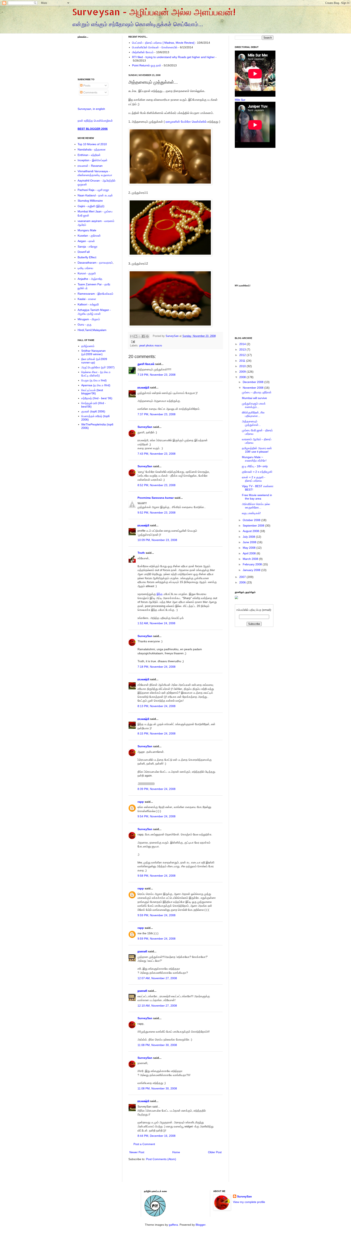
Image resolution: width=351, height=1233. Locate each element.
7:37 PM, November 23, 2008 (157, 414)
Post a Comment (144, 1144)
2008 (243, 377)
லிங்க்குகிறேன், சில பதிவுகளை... (253, 414)
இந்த (160, 594)
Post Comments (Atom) (161, 1159)
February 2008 (253, 564)
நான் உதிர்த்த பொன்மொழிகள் (95, 120)
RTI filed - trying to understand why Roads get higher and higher (173, 57)
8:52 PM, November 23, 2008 (157, 485)
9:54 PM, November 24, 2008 (157, 816)
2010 (243, 366)
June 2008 (250, 542)
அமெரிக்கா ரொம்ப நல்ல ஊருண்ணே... (256, 505)
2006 (243, 582)
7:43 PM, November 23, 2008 (157, 453)
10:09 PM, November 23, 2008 (157, 540)
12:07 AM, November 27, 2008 (157, 978)
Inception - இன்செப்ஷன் (92, 160)
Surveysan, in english (91, 108)
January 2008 (252, 570)
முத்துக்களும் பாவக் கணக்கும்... (254, 405)
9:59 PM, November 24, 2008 (157, 915)
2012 (243, 355)
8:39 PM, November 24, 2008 (157, 789)
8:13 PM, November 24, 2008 (157, 706)
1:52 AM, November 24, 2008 (156, 623)
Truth (141, 552)
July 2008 (249, 536)
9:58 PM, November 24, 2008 (157, 875)
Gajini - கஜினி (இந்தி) (91, 206)
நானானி (142, 951)
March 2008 (251, 558)
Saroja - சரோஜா (88, 246)
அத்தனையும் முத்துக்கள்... (251, 423)
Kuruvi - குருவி (87, 273)
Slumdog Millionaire (90, 200)
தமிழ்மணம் (87, 346)
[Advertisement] (177, 1174)
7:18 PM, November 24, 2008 (157, 666)
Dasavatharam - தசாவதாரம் (95, 262)
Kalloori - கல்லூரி (88, 304)
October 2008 (252, 520)
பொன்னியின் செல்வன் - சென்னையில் (154, 47)
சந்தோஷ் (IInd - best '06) (96, 398)
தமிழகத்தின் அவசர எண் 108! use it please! (257, 450)
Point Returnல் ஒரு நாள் (146, 65)
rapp (141, 801)
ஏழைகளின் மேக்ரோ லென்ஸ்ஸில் (186, 121)
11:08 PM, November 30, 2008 (157, 1045)
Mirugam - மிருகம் (89, 319)
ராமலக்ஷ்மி (143, 387)
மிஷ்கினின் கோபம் (143, 52)
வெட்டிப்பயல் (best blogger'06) (92, 391)
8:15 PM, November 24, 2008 (157, 733)
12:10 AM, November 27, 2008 (157, 1005)
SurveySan (172, 336)
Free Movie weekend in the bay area (257, 496)
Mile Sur (240, 99)
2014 (243, 344)
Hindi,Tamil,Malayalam (92, 330)
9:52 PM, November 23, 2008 (157, 512)
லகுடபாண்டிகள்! (251, 513)
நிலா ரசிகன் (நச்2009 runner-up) (94, 360)
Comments (89, 92)
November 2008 (253, 387)
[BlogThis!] (136, 336)
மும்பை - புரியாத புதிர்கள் (256, 392)
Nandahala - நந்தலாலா (92, 149)
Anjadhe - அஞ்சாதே (90, 278)
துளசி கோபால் (146, 364)
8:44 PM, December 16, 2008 (157, 1135)
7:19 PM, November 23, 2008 (157, 374)
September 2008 (254, 525)
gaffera (173, 1224)
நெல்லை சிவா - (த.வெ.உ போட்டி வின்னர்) (95, 373)
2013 (243, 349)
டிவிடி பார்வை (85, 268)
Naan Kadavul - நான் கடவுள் (95, 195)
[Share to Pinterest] (147, 336)
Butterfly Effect (87, 257)
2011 (242, 360)
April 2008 (250, 553)
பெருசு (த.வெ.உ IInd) (94, 380)
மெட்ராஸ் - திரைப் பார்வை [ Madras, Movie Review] (163, 42)
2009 (243, 371)
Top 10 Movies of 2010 (92, 144)
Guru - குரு (84, 324)
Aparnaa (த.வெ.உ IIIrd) (95, 385)
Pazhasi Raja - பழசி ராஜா (93, 189)
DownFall (84, 251)
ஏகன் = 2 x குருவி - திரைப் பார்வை (253, 479)
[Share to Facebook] (143, 336)
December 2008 (253, 382)
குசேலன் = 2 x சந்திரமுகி (257, 471)
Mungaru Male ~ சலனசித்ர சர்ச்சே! (254, 458)
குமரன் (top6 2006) (93, 411)
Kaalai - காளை (87, 299)
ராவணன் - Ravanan (90, 165)
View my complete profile (249, 1202)
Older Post (215, 1152)
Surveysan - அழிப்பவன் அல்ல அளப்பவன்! (153, 11)
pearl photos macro (150, 345)
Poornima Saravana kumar (156, 497)
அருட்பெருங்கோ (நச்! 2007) (98, 367)
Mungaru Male (87, 230)
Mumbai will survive (254, 398)
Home (176, 1152)
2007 (243, 577)
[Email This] (132, 336)
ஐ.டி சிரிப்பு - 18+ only (255, 466)
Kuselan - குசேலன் (89, 235)
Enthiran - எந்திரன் (89, 155)
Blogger (200, 1224)
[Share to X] (140, 336)
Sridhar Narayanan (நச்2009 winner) (93, 352)
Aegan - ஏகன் (86, 241)
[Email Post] (132, 341)
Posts (86, 85)
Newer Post (136, 1152)
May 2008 (249, 547)
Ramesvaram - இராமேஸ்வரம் (95, 293)
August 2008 (251, 531)
